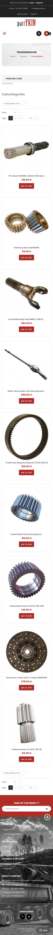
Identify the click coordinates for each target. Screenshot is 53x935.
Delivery (7, 864)
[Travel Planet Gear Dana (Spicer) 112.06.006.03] (26, 508)
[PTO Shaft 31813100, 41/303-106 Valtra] (26, 150)
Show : (4, 112)
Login (31, 3)
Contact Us (9, 851)
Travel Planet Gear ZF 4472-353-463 (26, 606)
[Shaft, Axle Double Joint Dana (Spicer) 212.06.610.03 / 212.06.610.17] (26, 365)
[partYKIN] (26, 23)
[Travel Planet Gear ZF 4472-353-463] (26, 580)
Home (12, 56)
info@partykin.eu (38, 8)
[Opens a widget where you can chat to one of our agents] (43, 930)
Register (39, 3)
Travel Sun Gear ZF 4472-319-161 (26, 749)
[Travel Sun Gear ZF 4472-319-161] (26, 723)
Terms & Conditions (13, 834)
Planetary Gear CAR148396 (26, 247)
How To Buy (9, 846)
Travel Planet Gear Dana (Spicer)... (26, 534)
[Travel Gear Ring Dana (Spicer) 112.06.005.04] (26, 436)
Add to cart (26, 186)
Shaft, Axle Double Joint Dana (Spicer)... (26, 391)
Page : (4, 118)
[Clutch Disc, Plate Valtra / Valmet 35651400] (26, 651)
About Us (8, 829)
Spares (23, 56)
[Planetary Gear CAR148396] (26, 221)
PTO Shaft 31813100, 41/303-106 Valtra (26, 176)
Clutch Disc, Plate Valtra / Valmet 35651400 (26, 677)
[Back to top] (47, 817)
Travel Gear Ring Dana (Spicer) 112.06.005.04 (26, 462)
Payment (8, 868)
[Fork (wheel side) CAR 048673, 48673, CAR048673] (26, 293)
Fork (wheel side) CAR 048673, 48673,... (26, 319)
